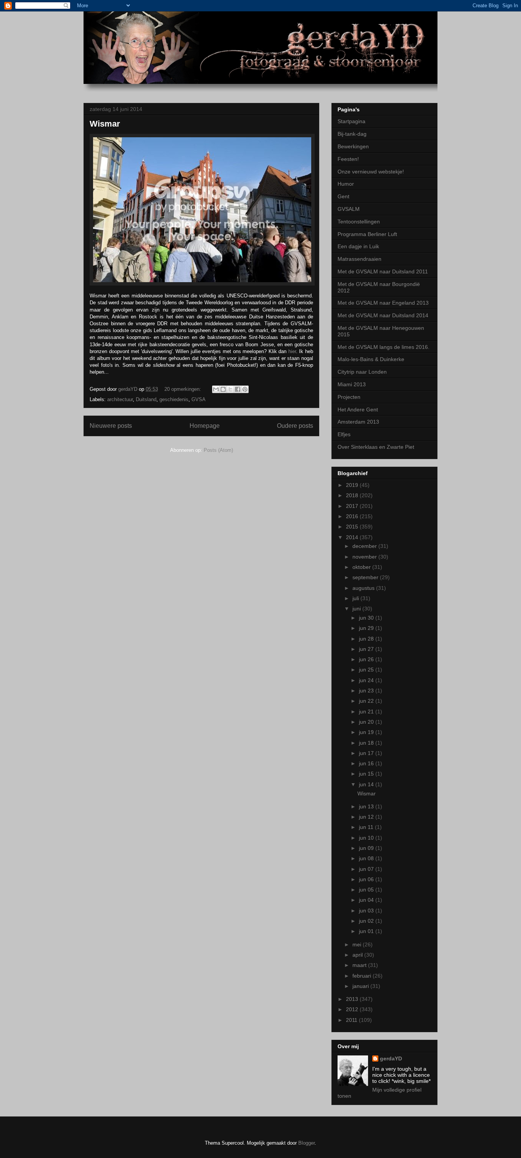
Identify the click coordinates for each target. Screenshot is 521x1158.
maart (360, 965)
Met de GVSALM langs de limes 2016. (383, 347)
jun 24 (367, 680)
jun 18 (367, 743)
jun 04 (367, 900)
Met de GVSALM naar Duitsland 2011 (383, 271)
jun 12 (367, 817)
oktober (362, 567)
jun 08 (367, 858)
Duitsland (146, 399)
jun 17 (367, 753)
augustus (364, 588)
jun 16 (367, 763)
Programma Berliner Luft (367, 234)
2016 (353, 516)
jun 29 (367, 628)
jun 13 (367, 806)
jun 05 (367, 890)
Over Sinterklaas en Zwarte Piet (376, 447)
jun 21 (367, 711)
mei (357, 944)
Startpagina (351, 121)
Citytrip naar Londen (362, 372)
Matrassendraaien (359, 259)
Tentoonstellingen (359, 221)
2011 (352, 1020)
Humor (346, 184)
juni (357, 609)
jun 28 (367, 639)
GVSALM (349, 209)
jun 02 (367, 921)
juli (356, 598)
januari (361, 986)
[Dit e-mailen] (216, 389)
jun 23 (367, 690)
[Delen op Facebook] (237, 389)
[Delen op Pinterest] (245, 389)
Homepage (205, 425)
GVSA (198, 399)
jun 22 (367, 701)
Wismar (105, 123)
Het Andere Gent (358, 409)
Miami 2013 (352, 384)
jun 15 (367, 774)
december (365, 546)
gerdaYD (391, 1058)
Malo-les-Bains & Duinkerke (371, 359)
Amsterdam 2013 (358, 422)
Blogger (306, 1143)
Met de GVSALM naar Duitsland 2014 (383, 315)
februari (362, 976)
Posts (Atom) (218, 450)
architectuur (120, 399)
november (365, 557)
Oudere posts (295, 425)
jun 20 (367, 722)
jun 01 (367, 931)
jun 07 (367, 869)
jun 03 (367, 910)
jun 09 (367, 848)
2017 (353, 506)
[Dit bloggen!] (223, 389)
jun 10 (367, 838)
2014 (353, 537)
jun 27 (367, 649)
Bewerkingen (353, 146)
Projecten (349, 397)
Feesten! (348, 159)
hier (292, 351)
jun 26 (367, 659)
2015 (353, 527)
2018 (353, 495)
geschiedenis (173, 399)
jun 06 (367, 879)
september (366, 577)
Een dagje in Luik (358, 246)
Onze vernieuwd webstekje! (371, 172)
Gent (343, 196)
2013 (353, 999)
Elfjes (344, 434)
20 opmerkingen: (183, 389)
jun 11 (367, 827)
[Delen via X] (230, 389)
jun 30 (367, 618)
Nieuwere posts (111, 425)
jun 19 (367, 732)
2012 (353, 1009)
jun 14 (367, 784)
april (358, 955)
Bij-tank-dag (352, 134)
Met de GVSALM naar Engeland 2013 (383, 303)
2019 (353, 485)
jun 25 (367, 670)
